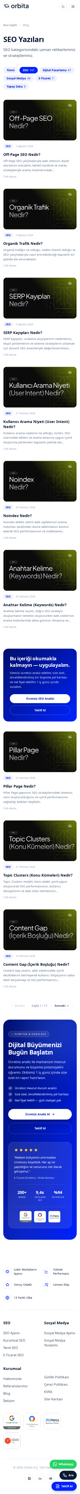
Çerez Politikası (56, 1384)
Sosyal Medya (18, 78)
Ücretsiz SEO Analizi (40, 698)
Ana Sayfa (10, 25)
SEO (28, 70)
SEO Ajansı (11, 1333)
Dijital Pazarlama (57, 70)
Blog (6, 1393)
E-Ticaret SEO (13, 1355)
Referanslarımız (15, 1386)
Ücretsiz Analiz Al (37, 1114)
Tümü (11, 70)
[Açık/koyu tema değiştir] (63, 6)
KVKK (48, 1392)
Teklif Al (40, 710)
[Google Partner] (26, 1216)
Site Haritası (53, 1399)
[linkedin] (40, 1478)
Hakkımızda (12, 1378)
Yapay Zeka (16, 86)
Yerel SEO (10, 1347)
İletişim (9, 1401)
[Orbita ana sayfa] (16, 6)
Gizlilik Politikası (56, 1377)
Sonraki (60, 1006)
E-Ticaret (46, 78)
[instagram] (29, 1478)
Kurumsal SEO (14, 1340)
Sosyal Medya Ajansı (59, 1333)
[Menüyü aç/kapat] (73, 6)
